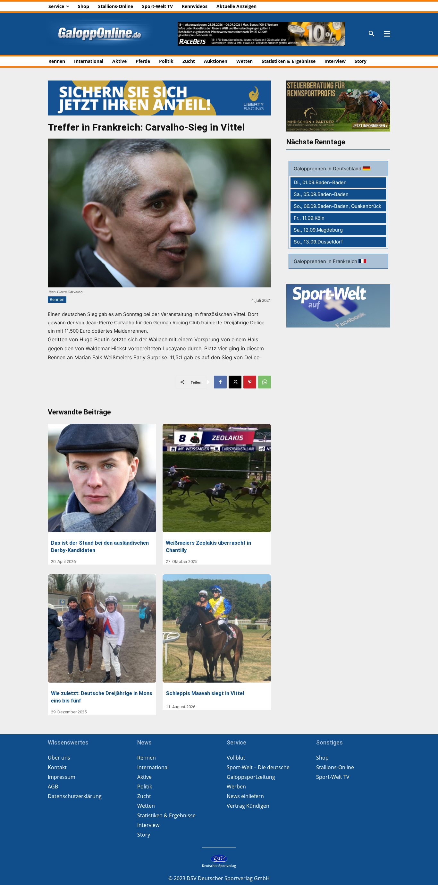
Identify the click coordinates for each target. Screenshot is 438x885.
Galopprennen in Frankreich (326, 261)
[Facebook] (220, 382)
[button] (371, 34)
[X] (235, 382)
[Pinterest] (249, 382)
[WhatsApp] (264, 382)
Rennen (57, 299)
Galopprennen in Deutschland (328, 169)
